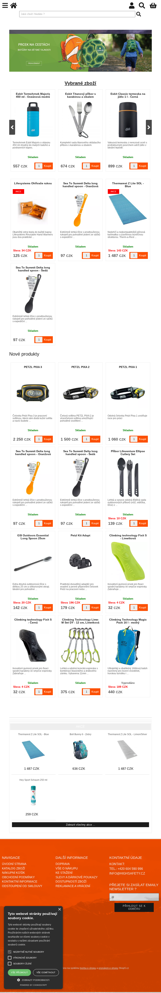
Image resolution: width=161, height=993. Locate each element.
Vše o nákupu (67, 868)
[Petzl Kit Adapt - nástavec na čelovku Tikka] (80, 561)
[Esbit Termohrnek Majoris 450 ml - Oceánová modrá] (80, 119)
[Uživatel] (134, 6)
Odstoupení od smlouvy (22, 886)
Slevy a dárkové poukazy (77, 877)
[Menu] (5, 5)
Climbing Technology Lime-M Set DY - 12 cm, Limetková (80, 621)
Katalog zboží (13, 868)
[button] (33, 979)
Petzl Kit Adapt (80, 535)
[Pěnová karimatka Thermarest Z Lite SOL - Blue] (128, 209)
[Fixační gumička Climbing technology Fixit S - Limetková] (128, 561)
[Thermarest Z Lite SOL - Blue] (33, 750)
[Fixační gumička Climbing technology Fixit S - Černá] (32, 645)
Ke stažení (64, 872)
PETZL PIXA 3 (33, 367)
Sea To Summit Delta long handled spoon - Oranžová (80, 185)
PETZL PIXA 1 (128, 367)
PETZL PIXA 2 (80, 367)
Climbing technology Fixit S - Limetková (128, 537)
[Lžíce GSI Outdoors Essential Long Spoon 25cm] (33, 561)
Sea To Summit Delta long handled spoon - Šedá (33, 269)
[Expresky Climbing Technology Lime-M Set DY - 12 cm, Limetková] (80, 645)
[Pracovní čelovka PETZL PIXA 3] (33, 393)
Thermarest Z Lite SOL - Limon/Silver (127, 734)
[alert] (33, 947)
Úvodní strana (14, 864)
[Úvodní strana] (15, 6)
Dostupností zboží (71, 881)
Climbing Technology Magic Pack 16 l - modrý (128, 621)
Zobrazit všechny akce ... (80, 824)
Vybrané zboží (80, 83)
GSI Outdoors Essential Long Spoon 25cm (33, 537)
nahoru (155, 987)
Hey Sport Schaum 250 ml (33, 780)
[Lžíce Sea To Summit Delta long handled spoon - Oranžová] (80, 209)
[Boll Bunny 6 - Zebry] (80, 750)
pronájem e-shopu (108, 968)
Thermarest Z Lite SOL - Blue (128, 185)
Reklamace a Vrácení (73, 886)
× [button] (59, 909)
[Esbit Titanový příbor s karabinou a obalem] (128, 119)
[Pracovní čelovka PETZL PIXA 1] (128, 393)
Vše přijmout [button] (19, 972)
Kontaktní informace (19, 881)
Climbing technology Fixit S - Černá (33, 621)
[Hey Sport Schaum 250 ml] (33, 795)
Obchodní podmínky (18, 877)
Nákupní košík (13, 872)
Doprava (63, 864)
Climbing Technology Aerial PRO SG (33, 95)
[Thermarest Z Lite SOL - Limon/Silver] (127, 750)
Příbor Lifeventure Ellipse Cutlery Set (128, 453)
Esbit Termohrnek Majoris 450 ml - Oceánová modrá (80, 95)
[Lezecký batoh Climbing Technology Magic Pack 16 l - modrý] (128, 645)
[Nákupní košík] (155, 6)
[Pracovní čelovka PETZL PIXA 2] (80, 393)
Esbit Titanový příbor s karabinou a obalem (128, 95)
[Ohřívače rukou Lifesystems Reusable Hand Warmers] (33, 209)
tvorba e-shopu (88, 968)
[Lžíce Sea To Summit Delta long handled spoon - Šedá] (33, 293)
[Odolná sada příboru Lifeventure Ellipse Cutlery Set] (128, 477)
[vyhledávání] (144, 6)
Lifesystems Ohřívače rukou (33, 183)
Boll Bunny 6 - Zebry (80, 734)
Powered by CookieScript (33, 985)
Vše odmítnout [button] (46, 972)
